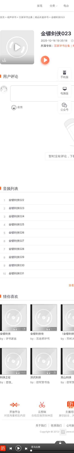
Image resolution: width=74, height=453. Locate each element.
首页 (2, 17)
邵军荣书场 (43, 382)
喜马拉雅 (14, 5)
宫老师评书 (43, 338)
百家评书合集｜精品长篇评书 (34, 17)
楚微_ (9, 382)
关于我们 (41, 425)
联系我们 (56, 425)
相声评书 (11, 17)
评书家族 (11, 338)
